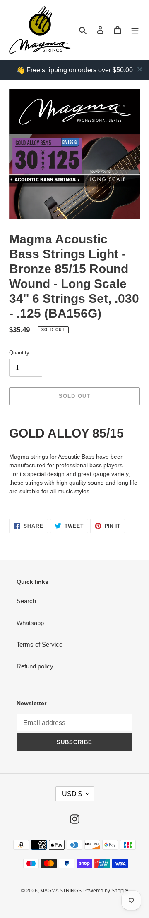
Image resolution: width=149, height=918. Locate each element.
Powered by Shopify (105, 891)
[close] (139, 69)
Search (26, 600)
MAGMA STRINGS (61, 891)
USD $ (72, 793)
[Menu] (135, 30)
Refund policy (35, 666)
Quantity (19, 353)
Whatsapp (30, 622)
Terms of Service (39, 644)
